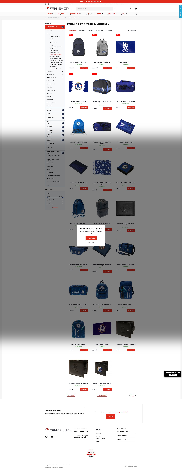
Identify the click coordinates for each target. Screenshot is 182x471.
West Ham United (51, 84)
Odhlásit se (98, 443)
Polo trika (52, 40)
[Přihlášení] (130, 8)
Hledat (116, 8)
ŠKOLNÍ (49, 135)
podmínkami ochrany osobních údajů (118, 412)
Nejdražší (90, 30)
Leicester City (50, 99)
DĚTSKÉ (49, 139)
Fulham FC (49, 96)
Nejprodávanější (99, 30)
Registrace (98, 436)
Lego (48, 185)
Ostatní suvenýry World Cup (53, 181)
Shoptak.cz (62, 467)
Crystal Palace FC (51, 90)
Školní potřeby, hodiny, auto (56, 60)
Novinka (56, 203)
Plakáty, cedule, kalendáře (56, 64)
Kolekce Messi (122, 435)
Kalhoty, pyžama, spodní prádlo (55, 47)
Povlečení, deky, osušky (55, 68)
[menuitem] (50, 14)
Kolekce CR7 (121, 439)
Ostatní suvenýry (54, 66)
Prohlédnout (173, 374)
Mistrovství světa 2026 (53, 152)
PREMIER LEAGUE (52, 27)
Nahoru (72, 395)
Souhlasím (92, 238)
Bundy (51, 45)
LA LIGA (49, 109)
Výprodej (50, 148)
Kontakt (122, 4)
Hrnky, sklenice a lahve (55, 58)
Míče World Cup (50, 178)
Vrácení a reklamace (102, 4)
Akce (56, 201)
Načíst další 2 (102, 395)
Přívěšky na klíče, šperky (56, 62)
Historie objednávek (100, 438)
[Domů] (45, 18)
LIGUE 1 (49, 122)
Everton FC (49, 93)
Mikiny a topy (53, 42)
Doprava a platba (113, 4)
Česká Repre (50, 172)
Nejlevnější (82, 30)
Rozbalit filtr (55, 207)
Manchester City (50, 74)
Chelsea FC (49, 34)
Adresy (97, 441)
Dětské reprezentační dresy (53, 175)
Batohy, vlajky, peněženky (56, 54)
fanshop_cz (48, 4)
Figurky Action (50, 166)
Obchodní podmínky (90, 4)
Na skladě (56, 199)
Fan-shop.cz (45, 4)
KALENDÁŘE (50, 144)
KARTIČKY (50, 131)
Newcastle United (51, 102)
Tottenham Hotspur (51, 80)
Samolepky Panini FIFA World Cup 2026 (53, 156)
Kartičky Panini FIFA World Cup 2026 (53, 160)
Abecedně (109, 30)
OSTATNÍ (49, 126)
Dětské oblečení (54, 50)
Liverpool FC (50, 71)
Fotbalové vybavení (54, 56)
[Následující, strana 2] (132, 395)
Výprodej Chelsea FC (55, 36)
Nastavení (91, 242)
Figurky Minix (50, 163)
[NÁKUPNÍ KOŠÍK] (136, 9)
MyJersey (49, 169)
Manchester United (51, 77)
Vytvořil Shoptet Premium (131, 466)
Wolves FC (49, 106)
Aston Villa (49, 87)
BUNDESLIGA (51, 118)
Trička (51, 38)
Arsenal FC (49, 31)
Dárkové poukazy (123, 431)
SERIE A (49, 114)
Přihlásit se (110, 416)
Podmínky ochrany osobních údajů (81, 436)
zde (91, 233)
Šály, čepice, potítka (54, 52)
